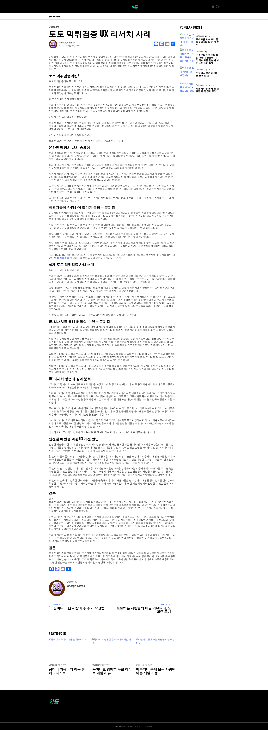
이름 (134, 7)
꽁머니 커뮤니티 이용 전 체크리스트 (67, 670)
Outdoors (54, 27)
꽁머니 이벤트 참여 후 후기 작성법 (79, 608)
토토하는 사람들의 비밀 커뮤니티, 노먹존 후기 (144, 609)
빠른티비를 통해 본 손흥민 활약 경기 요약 (207, 89)
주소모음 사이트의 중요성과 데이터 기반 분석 (207, 42)
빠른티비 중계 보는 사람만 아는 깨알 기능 (155, 670)
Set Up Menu (54, 16)
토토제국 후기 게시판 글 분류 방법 (207, 74)
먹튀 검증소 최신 (63, 257)
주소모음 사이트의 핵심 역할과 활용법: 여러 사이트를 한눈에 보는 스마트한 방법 (207, 58)
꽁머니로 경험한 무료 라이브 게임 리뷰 (112, 670)
